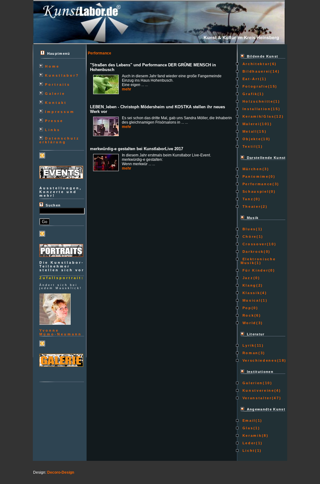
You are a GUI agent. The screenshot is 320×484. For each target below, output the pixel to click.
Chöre (249, 236)
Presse (54, 121)
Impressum (60, 112)
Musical (251, 300)
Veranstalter (256, 398)
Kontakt (56, 102)
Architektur (255, 64)
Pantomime (255, 176)
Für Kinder (254, 270)
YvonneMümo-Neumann (60, 332)
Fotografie (254, 86)
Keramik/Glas (257, 116)
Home (52, 66)
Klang (248, 285)
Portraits (57, 84)
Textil (248, 146)
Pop (246, 308)
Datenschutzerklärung (59, 140)
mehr (126, 89)
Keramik (251, 435)
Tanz (247, 199)
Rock (247, 315)
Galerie (55, 93)
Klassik (250, 293)
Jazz (247, 278)
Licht (248, 450)
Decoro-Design (60, 472)
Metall (249, 131)
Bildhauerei (255, 71)
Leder (248, 443)
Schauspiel (255, 191)
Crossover (254, 244)
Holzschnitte (257, 101)
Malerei (250, 124)
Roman (249, 353)
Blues (248, 229)
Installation (256, 109)
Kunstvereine (257, 390)
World (248, 323)
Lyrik (248, 345)
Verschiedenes (259, 360)
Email (248, 420)
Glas (247, 428)
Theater (251, 206)
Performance (256, 184)
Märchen (251, 169)
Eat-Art (250, 79)
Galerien (252, 383)
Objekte (251, 139)
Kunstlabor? (62, 75)
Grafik (249, 94)
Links (52, 130)
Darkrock (252, 251)
